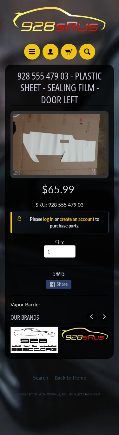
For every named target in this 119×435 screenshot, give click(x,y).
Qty (59, 241)
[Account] (50, 52)
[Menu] (32, 52)
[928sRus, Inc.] (59, 22)
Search (40, 377)
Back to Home (70, 377)
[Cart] (69, 52)
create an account (77, 219)
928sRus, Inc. (57, 394)
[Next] (104, 316)
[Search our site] (87, 52)
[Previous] (91, 316)
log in (49, 219)
